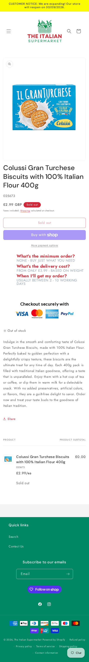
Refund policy (77, 639)
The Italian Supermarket (28, 639)
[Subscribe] (68, 574)
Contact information (46, 652)
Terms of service (45, 646)
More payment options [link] (44, 245)
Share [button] (12, 419)
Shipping (25, 210)
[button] (8, 31)
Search (13, 537)
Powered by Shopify (54, 639)
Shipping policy (68, 646)
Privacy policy (24, 646)
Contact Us (16, 546)
